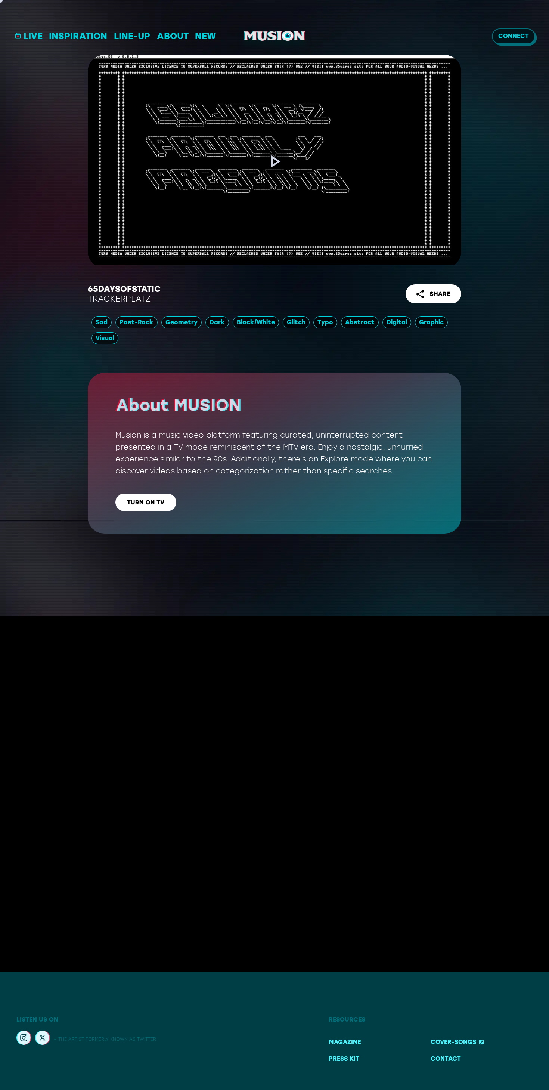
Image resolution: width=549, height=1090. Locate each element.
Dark (217, 322)
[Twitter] (42, 1039)
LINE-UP (132, 36)
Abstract (360, 322)
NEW (205, 36)
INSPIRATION (78, 36)
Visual (105, 338)
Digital (397, 322)
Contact (446, 1058)
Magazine (345, 1042)
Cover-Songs (453, 1042)
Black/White (256, 322)
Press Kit (344, 1058)
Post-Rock (136, 322)
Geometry (181, 322)
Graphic (431, 322)
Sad (102, 322)
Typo (325, 322)
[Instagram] (23, 1039)
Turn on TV (146, 502)
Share (439, 293)
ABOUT (173, 36)
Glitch (296, 322)
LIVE (33, 36)
